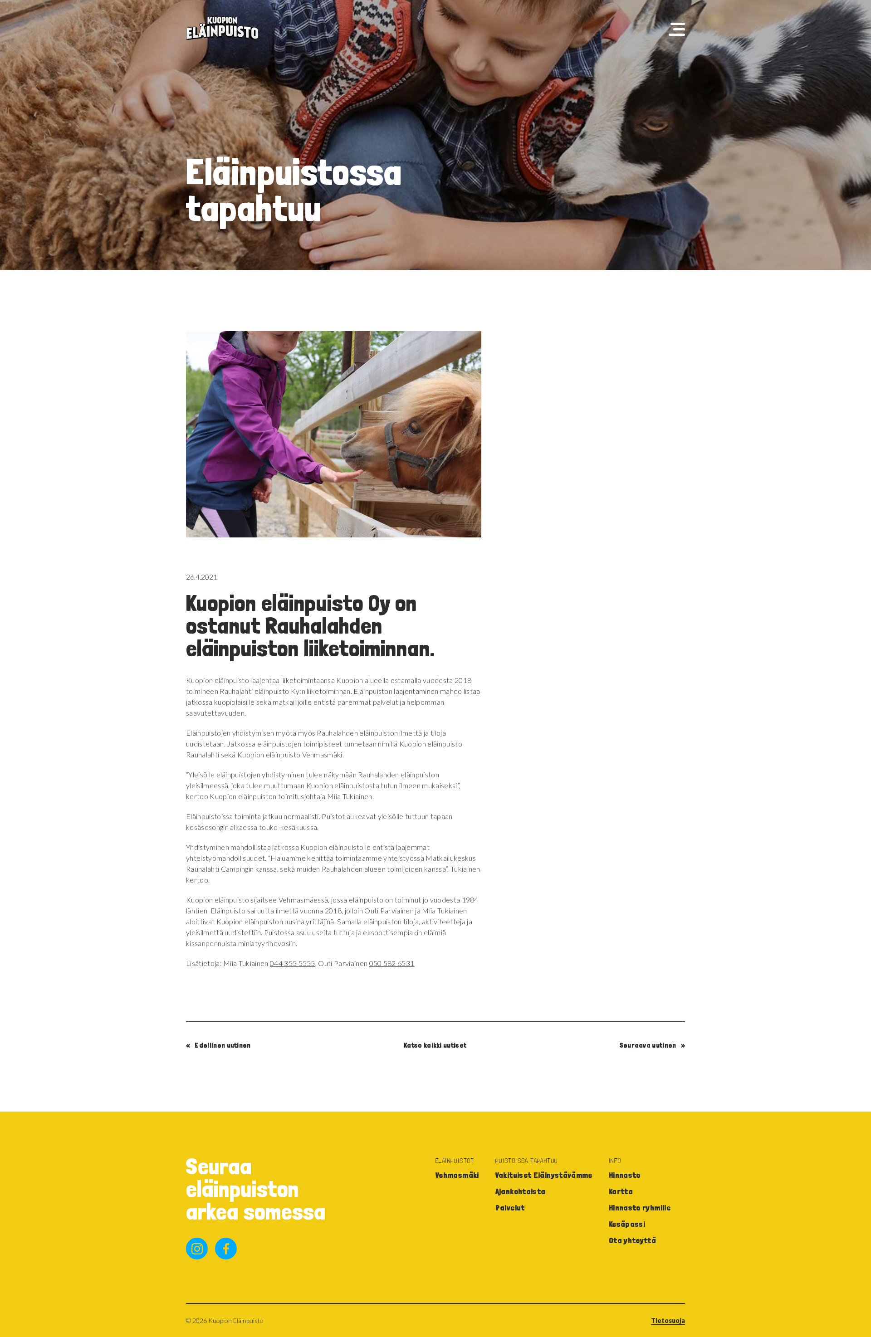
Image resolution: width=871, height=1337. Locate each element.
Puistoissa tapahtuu (526, 1160)
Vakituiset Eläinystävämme (543, 1175)
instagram (197, 1248)
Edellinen (222, 1045)
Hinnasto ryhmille (639, 1207)
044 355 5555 (292, 963)
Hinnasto (625, 1175)
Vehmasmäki (457, 1175)
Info (615, 1160)
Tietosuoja (668, 1320)
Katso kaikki (435, 1045)
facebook (226, 1248)
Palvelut (510, 1207)
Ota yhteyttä (632, 1240)
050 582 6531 (392, 963)
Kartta (621, 1191)
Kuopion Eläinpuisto (222, 28)
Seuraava (648, 1045)
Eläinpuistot (455, 1160)
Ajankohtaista (520, 1191)
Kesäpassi (627, 1224)
